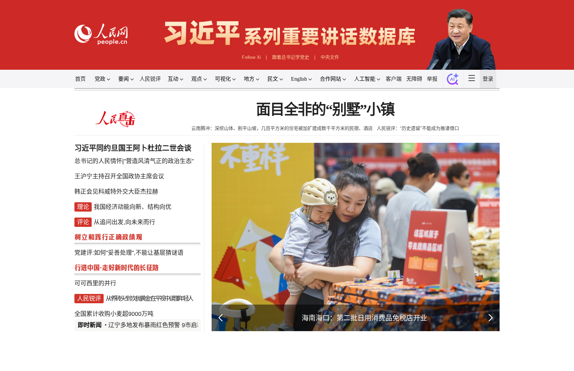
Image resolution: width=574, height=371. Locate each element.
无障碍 (414, 79)
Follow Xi (251, 57)
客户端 (394, 79)
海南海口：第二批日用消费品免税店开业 (364, 318)
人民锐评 (150, 79)
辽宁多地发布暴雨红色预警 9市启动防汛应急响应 (173, 325)
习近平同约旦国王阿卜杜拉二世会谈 (132, 148)
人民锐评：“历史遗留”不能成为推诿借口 (418, 128)
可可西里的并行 (95, 283)
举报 (432, 79)
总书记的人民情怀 (98, 161)
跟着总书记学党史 (290, 57)
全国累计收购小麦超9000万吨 (113, 314)
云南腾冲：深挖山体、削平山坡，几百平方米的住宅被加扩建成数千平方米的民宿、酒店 (282, 128)
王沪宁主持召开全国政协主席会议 (119, 176)
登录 (488, 79)
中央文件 (330, 57)
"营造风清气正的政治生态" (159, 161)
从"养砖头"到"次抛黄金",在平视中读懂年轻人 (149, 298)
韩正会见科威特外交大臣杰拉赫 (116, 191)
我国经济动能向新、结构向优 (132, 207)
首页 (80, 79)
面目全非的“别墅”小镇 (325, 110)
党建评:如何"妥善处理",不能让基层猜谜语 (128, 252)
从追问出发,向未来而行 (124, 222)
